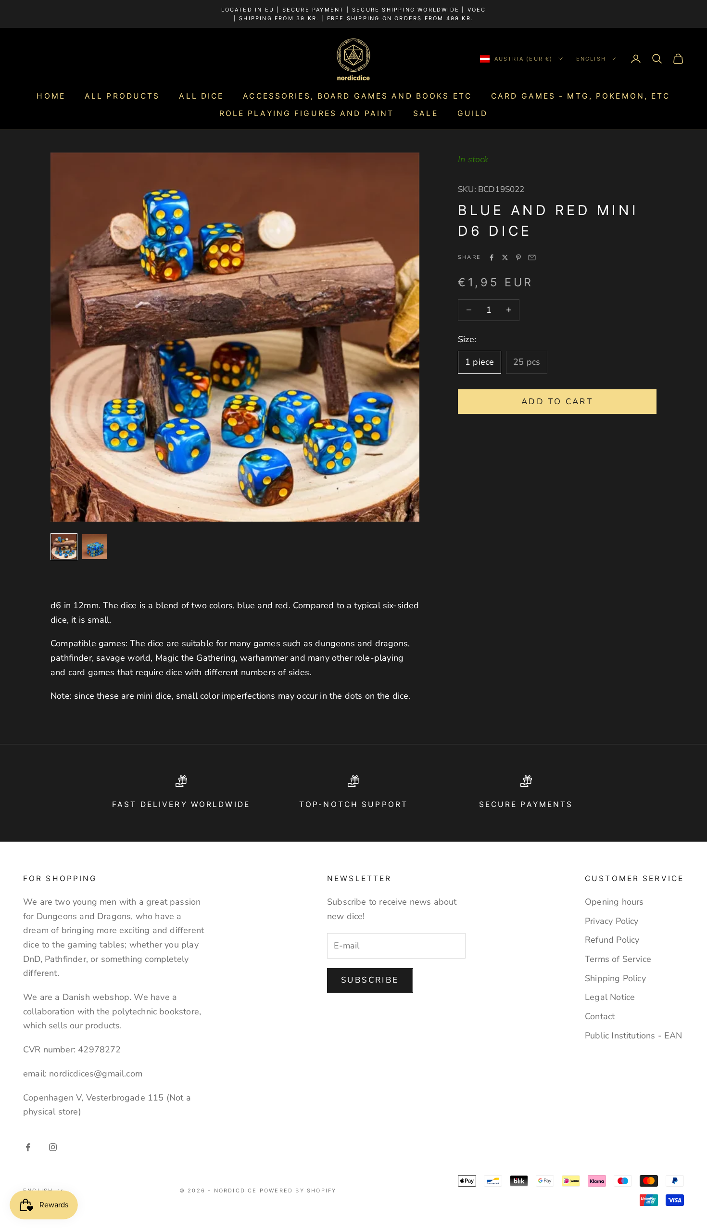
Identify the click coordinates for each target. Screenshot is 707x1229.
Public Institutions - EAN (633, 1035)
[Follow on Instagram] (53, 1147)
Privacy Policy (612, 921)
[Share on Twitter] (505, 257)
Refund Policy (612, 940)
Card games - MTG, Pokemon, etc (580, 96)
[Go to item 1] (63, 546)
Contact (600, 1016)
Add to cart (557, 401)
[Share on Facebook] (491, 257)
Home (51, 96)
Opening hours (614, 902)
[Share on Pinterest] (518, 257)
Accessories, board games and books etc (357, 96)
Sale (425, 113)
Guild (472, 113)
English (591, 58)
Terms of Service (618, 959)
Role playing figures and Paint (306, 113)
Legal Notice (610, 997)
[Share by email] (532, 257)
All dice (201, 96)
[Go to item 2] (94, 546)
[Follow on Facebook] (28, 1147)
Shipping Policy (615, 978)
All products (122, 96)
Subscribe (370, 980)
